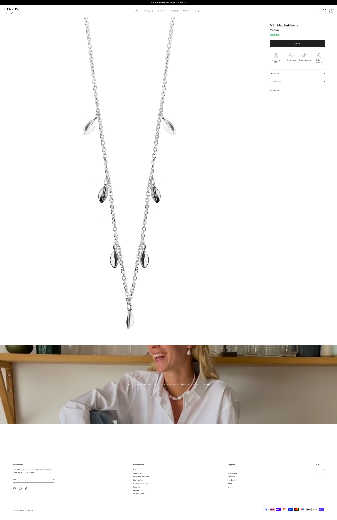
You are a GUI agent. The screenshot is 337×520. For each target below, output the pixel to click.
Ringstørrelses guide (141, 477)
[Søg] (325, 11)
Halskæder (174, 11)
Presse (318, 473)
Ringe (197, 11)
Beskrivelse (274, 73)
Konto (316, 11)
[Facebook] (14, 488)
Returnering (137, 490)
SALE (137, 11)
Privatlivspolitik (139, 494)
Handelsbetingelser (140, 483)
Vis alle (230, 470)
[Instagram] (20, 488)
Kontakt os (137, 473)
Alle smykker (148, 11)
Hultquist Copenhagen (25, 511)
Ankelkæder (232, 473)
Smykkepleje (138, 480)
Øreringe (161, 11)
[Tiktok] (26, 488)
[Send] (52, 479)
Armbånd (186, 11)
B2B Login (320, 470)
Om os (135, 470)
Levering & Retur (276, 81)
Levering (136, 487)
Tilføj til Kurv (297, 43)
